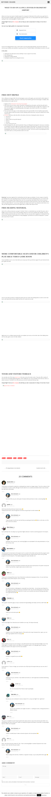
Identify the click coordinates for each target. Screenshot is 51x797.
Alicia (8, 716)
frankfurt (10, 458)
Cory (8, 639)
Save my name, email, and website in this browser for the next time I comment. (18, 781)
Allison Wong (9, 527)
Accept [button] (39, 795)
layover (20, 458)
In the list (6, 115)
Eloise (8, 572)
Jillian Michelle (10, 548)
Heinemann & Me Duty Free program (19, 103)
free (15, 458)
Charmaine (9, 598)
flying (4, 458)
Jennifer (8, 504)
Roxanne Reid (10, 481)
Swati (8, 618)
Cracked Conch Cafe (41, 468)
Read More (43, 795)
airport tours (17, 377)
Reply (3, 491)
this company (16, 21)
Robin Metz (13, 694)
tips (25, 458)
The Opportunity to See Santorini (12, 468)
